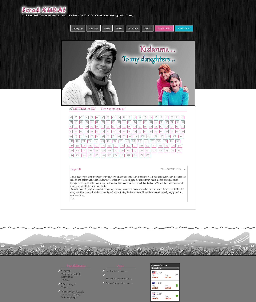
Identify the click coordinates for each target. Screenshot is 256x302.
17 (156, 117)
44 (183, 122)
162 (179, 150)
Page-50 (75, 169)
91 (81, 136)
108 (180, 136)
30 (108, 122)
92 (87, 136)
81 (145, 131)
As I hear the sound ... (117, 271)
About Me (93, 28)
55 (124, 127)
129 (83, 146)
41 (172, 122)
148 (90, 150)
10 (119, 117)
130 (90, 146)
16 (150, 117)
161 (173, 150)
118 (127, 141)
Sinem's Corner (164, 28)
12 (129, 117)
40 (161, 122)
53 (113, 127)
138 (141, 146)
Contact (147, 28)
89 (71, 136)
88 (183, 131)
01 (92, 117)
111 (83, 141)
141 (160, 146)
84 (161, 131)
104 (155, 136)
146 (77, 150)
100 (129, 136)
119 (133, 141)
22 (182, 117)
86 (172, 131)
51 (103, 127)
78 (129, 131)
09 (113, 117)
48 (87, 127)
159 (160, 150)
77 (124, 131)
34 (129, 122)
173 (134, 155)
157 (147, 150)
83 (156, 131)
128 (77, 146)
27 (92, 122)
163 (71, 155)
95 (103, 136)
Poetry (107, 28)
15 (145, 117)
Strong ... (65, 279)
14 (140, 117)
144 (179, 146)
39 (156, 122)
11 (124, 117)
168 (103, 155)
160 (166, 150)
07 (103, 117)
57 (135, 127)
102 (142, 136)
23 (71, 122)
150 (103, 150)
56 (129, 127)
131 (96, 146)
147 (83, 150)
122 (152, 141)
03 (81, 117)
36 (140, 122)
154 (128, 150)
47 (81, 127)
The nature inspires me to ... (119, 278)
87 (177, 131)
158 (154, 150)
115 (108, 141)
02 (87, 117)
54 (119, 127)
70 (87, 131)
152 (115, 150)
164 (77, 155)
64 (172, 127)
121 (146, 141)
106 (168, 136)
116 (114, 141)
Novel (119, 28)
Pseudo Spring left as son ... (119, 283)
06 (97, 117)
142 (166, 146)
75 (113, 131)
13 (134, 117)
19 (166, 117)
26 (87, 122)
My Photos (133, 28)
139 (147, 146)
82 (151, 131)
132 (103, 146)
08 (108, 117)
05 (76, 117)
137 (134, 146)
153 (122, 150)
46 (76, 127)
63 (167, 127)
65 (177, 127)
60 (151, 127)
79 (135, 131)
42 (167, 122)
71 (92, 131)
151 (109, 150)
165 (83, 155)
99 (124, 136)
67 (71, 131)
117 (120, 141)
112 (89, 141)
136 (128, 146)
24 (76, 122)
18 (161, 117)
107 (174, 136)
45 (71, 127)
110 (77, 141)
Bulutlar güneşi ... (69, 297)
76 (119, 131)
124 (165, 141)
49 (92, 127)
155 (134, 150)
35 (135, 122)
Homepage (78, 28)
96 (108, 136)
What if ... (66, 287)
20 (172, 117)
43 (177, 122)
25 (81, 122)
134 (115, 146)
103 (149, 136)
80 (140, 131)
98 (119, 136)
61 (156, 127)
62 (161, 127)
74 (108, 131)
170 (115, 155)
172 (128, 155)
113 (96, 141)
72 (97, 131)
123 (158, 141)
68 (76, 131)
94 (97, 136)
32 (119, 122)
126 (177, 141)
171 (122, 155)
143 (173, 146)
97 (113, 136)
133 (109, 146)
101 (136, 136)
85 (167, 131)
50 (97, 127)
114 (102, 141)
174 (141, 155)
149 (96, 150)
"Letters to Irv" (184, 28)
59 (145, 127)
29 (103, 122)
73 (103, 131)
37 (145, 122)
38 (151, 122)
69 (81, 131)
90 (76, 136)
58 (140, 127)
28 (97, 122)
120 (139, 141)
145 (71, 150)
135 (122, 146)
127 (71, 146)
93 (92, 136)
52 (108, 127)
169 (109, 155)
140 (154, 146)
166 (90, 155)
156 (141, 150)
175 (147, 155)
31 (113, 122)
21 (177, 117)
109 (71, 141)
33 (124, 122)
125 (171, 141)
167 (96, 155)
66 (183, 127)
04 (71, 117)
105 (161, 136)
